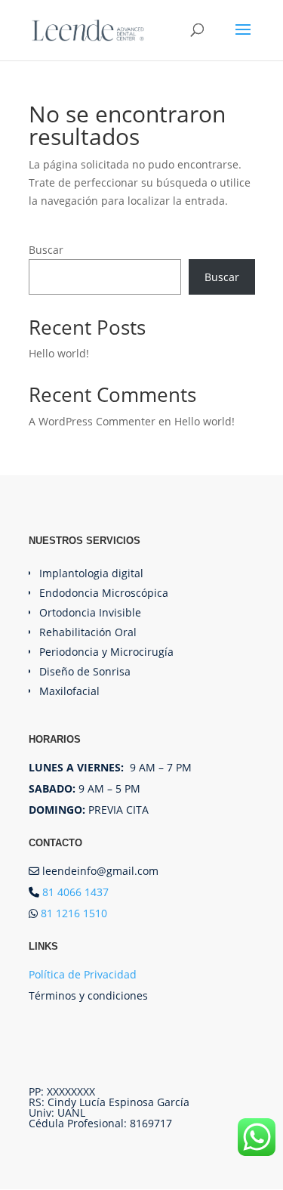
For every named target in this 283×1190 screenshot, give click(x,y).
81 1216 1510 (74, 913)
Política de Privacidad (83, 974)
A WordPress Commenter (92, 421)
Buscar (46, 250)
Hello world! (59, 353)
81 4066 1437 (75, 892)
